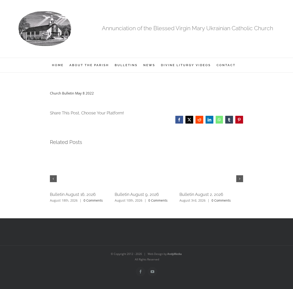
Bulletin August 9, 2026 (137, 194)
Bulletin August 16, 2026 (73, 194)
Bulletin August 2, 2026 (201, 194)
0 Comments (93, 200)
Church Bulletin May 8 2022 (72, 93)
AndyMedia (174, 254)
